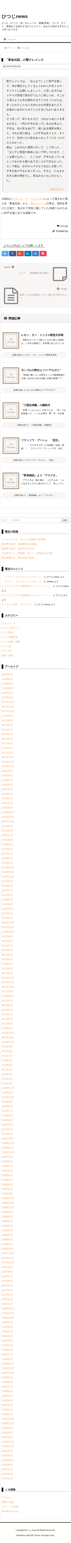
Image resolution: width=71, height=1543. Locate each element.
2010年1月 (7, 1138)
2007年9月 (7, 1267)
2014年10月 (8, 876)
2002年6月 (7, 1474)
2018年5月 (7, 679)
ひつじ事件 (7, 632)
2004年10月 (8, 1423)
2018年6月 (7, 674)
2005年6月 (7, 1391)
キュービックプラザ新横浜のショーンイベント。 (27, 586)
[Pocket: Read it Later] (43, 253)
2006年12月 (8, 1308)
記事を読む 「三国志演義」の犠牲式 (34, 425)
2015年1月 (7, 863)
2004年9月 (7, 1428)
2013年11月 (8, 927)
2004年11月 (8, 1418)
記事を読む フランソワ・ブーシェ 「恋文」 (34, 460)
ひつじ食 (6, 650)
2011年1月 (7, 1083)
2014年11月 (8, 872)
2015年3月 (7, 853)
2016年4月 (7, 794)
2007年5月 (7, 1285)
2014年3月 (7, 908)
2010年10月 (8, 1097)
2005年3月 (7, 1405)
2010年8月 (7, 1106)
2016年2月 (7, 803)
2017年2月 (7, 748)
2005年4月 (7, 1400)
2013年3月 (7, 964)
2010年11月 (8, 1092)
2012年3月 (7, 1019)
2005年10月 (8, 1373)
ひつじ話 (64, 226)
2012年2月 (7, 1023)
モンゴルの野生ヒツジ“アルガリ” (41, 370)
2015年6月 (7, 840)
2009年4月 (7, 1180)
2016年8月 (7, 775)
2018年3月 (7, 688)
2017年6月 (7, 729)
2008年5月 (7, 1230)
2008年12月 (8, 1198)
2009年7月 (7, 1166)
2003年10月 (8, 1446)
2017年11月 (8, 706)
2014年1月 (7, 918)
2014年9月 (7, 881)
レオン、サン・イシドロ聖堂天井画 (42, 335)
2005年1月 (7, 1414)
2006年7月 (7, 1331)
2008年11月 (8, 1203)
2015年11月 (8, 817)
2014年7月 (7, 890)
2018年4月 (7, 683)
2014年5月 (7, 899)
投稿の (8, 1502)
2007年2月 (7, 1299)
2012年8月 (7, 996)
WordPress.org (9, 1511)
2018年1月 (7, 697)
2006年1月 (7, 1359)
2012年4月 (7, 1014)
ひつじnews (15, 16)
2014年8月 (7, 885)
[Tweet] (5, 253)
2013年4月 (7, 959)
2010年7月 (7, 1111)
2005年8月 (7, 1382)
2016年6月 (7, 784)
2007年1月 (7, 1304)
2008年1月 (7, 1248)
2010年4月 (7, 1124)
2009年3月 (7, 1184)
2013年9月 (7, 936)
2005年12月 (8, 1363)
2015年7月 (7, 835)
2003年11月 (8, 1441)
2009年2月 (7, 1189)
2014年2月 (7, 913)
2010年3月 (7, 1129)
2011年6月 (7, 1060)
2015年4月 (7, 849)
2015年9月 (7, 826)
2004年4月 (7, 1437)
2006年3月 (7, 1350)
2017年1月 (7, 752)
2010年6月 (7, 1115)
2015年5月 (7, 844)
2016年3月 (7, 798)
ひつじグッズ (9, 623)
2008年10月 (8, 1207)
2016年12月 (8, 757)
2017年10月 (8, 711)
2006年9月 (7, 1322)
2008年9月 (7, 1212)
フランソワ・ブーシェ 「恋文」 (41, 440)
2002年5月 (7, 1478)
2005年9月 (7, 1377)
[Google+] (20, 253)
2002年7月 (7, 1469)
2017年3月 (7, 743)
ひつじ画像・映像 (11, 641)
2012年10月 (8, 987)
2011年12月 (8, 1033)
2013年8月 (7, 941)
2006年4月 (7, 1345)
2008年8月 (7, 1216)
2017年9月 (7, 715)
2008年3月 (7, 1239)
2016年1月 (7, 807)
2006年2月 (7, 1354)
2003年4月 (7, 1451)
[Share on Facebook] (12, 253)
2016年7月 (7, 780)
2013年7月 (7, 945)
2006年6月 (7, 1336)
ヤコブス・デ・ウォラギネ (28, 198)
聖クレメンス (38, 203)
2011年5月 (7, 1065)
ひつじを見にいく (11, 628)
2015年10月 (8, 821)
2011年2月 (7, 1078)
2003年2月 (7, 1455)
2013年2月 (7, 968)
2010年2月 (7, 1134)
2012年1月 (7, 1028)
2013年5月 (7, 954)
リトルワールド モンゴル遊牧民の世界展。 (25, 539)
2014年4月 (7, 904)
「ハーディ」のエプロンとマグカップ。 (22, 576)
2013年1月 (7, 973)
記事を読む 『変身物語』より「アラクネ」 (34, 495)
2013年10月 (8, 931)
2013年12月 (8, 922)
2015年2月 (7, 858)
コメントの (10, 1506)
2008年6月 (7, 1225)
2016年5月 (7, 789)
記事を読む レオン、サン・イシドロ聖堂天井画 (34, 355)
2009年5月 (7, 1175)
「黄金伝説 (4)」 (56, 189)
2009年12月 (8, 1143)
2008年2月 (7, 1244)
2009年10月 (8, 1152)
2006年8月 (7, 1327)
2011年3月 (7, 1074)
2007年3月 (7, 1294)
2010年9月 (7, 1101)
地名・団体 (7, 655)
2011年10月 (8, 1042)
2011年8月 (7, 1051)
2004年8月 (7, 1432)
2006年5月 (7, 1340)
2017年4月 (7, 738)
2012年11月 (8, 982)
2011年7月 (7, 1055)
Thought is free (47, 1535)
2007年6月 (7, 1281)
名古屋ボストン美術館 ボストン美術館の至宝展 (27, 553)
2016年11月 (8, 761)
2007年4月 (7, 1290)
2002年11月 (8, 1460)
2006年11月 (8, 1313)
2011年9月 (7, 1046)
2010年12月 (8, 1088)
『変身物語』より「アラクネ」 (39, 475)
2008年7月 (7, 1221)
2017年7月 (7, 725)
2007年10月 (8, 1262)
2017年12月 (8, 702)
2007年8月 (7, 1271)
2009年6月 (7, 1170)
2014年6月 (7, 895)
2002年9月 (7, 1464)
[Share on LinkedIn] (27, 253)
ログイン (6, 1497)
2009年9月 (7, 1157)
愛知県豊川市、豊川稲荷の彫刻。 (19, 557)
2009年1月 (7, 1193)
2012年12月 (8, 977)
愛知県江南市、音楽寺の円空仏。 (19, 548)
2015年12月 (8, 812)
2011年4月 (7, 1069)
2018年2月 (7, 693)
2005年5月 (7, 1395)
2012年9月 (7, 991)
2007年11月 (8, 1258)
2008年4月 (7, 1235)
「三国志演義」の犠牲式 (35, 405)
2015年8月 (7, 830)
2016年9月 (7, 771)
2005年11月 (8, 1368)
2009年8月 (7, 1161)
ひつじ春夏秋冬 (10, 637)
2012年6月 (7, 1005)
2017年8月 (7, 720)
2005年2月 (7, 1409)
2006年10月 (8, 1317)
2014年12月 (8, 867)
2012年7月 (7, 1000)
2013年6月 (7, 950)
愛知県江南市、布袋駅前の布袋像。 (20, 544)
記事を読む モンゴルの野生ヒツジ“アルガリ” (34, 390)
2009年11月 (8, 1147)
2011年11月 (8, 1037)
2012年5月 (7, 1010)
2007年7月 (7, 1276)
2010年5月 (7, 1120)
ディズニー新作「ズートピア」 (18, 604)
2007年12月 (8, 1253)
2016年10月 (8, 766)
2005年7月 (7, 1386)
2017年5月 (7, 734)
